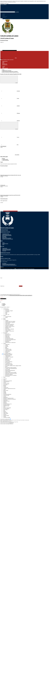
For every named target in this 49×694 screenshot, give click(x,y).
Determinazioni (7, 337)
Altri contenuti (7, 376)
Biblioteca (6, 348)
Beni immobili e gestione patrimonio (10, 367)
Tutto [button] (10, 295)
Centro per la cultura (8, 350)
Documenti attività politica (9, 338)
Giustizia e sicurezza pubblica (9, 326)
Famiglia (4, 392)
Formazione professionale (7, 394)
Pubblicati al (11, 423)
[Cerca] (9, 50)
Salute (4, 406)
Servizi (22, 295)
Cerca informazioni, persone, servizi (5, 294)
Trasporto (4, 414)
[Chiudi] (7, 276)
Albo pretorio (7, 333)
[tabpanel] (24, 342)
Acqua (4, 379)
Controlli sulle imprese (8, 363)
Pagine (30, 295)
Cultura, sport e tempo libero (9, 324)
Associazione (5, 384)
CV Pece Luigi (2, 185)
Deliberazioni (7, 336)
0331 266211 (4, 263)
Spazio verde (5, 409)
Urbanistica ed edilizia (6, 417)
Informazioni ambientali (9, 374)
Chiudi (5, 3)
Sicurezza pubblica (6, 408)
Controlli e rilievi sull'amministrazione (11, 368)
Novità (1, 240)
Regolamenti (7, 341)
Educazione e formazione (9, 325)
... (6, 298)
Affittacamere (7, 344)
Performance (7, 359)
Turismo (4, 416)
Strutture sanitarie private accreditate (10, 372)
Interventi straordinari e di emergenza (11, 375)
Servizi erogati (7, 369)
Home (3, 69)
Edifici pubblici (7, 351)
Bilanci (6, 366)
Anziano (4, 382)
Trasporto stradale (6, 415)
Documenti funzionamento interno (10, 339)
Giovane (4, 396)
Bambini (4, 385)
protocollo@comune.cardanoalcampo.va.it (8, 264)
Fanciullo (4, 393)
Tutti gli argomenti (3, 298)
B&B (6, 347)
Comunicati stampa (8, 316)
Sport (4, 410)
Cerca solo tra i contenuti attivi (5, 419)
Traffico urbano (5, 413)
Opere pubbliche (7, 371)
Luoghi (28, 295)
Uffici (6, 313)
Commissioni (7, 311)
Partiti (6, 312)
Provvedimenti (7, 362)
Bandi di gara (7, 335)
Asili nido (6, 346)
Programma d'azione (6, 404)
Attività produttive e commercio (10, 322)
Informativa (2, 3)
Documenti (25, 295)
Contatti (1, 256)
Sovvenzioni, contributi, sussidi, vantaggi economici (13, 365)
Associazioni (7, 309)
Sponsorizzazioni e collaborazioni (10, 342)
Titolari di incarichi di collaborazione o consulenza (9, 71)
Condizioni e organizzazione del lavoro (9, 388)
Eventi (20, 295)
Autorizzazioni (7, 323)
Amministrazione (13, 295)
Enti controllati (7, 360)
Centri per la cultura (8, 349)
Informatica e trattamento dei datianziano (9, 399)
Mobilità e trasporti (8, 327)
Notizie (18, 295)
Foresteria (6, 352)
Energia (4, 391)
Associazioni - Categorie (9, 310)
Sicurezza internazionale (7, 407)
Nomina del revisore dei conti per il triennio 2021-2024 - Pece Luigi (10, 175)
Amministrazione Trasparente (6, 70)
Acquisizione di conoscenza (7, 380)
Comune (4, 386)
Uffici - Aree (7, 314)
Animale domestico (6, 381)
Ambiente (6, 320)
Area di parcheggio (6, 383)
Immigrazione (5, 397)
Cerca (1, 50)
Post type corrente (3, 295)
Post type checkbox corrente (4, 307)
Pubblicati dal (11, 422)
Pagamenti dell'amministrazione (10, 370)
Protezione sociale (6, 405)
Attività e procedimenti (8, 361)
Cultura (4, 389)
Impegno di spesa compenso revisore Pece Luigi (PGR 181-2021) (10, 195)
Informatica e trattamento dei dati (8, 398)
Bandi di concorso (8, 334)
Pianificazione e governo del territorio (11, 373)
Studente (4, 411)
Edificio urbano (5, 390)
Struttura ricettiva (8, 353)
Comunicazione (5, 387)
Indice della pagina (3, 146)
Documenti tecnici (8, 340)
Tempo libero (5, 412)
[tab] (3, 303)
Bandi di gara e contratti (9, 364)
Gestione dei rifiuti (6, 395)
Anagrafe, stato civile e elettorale (10, 321)
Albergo (6, 345)
